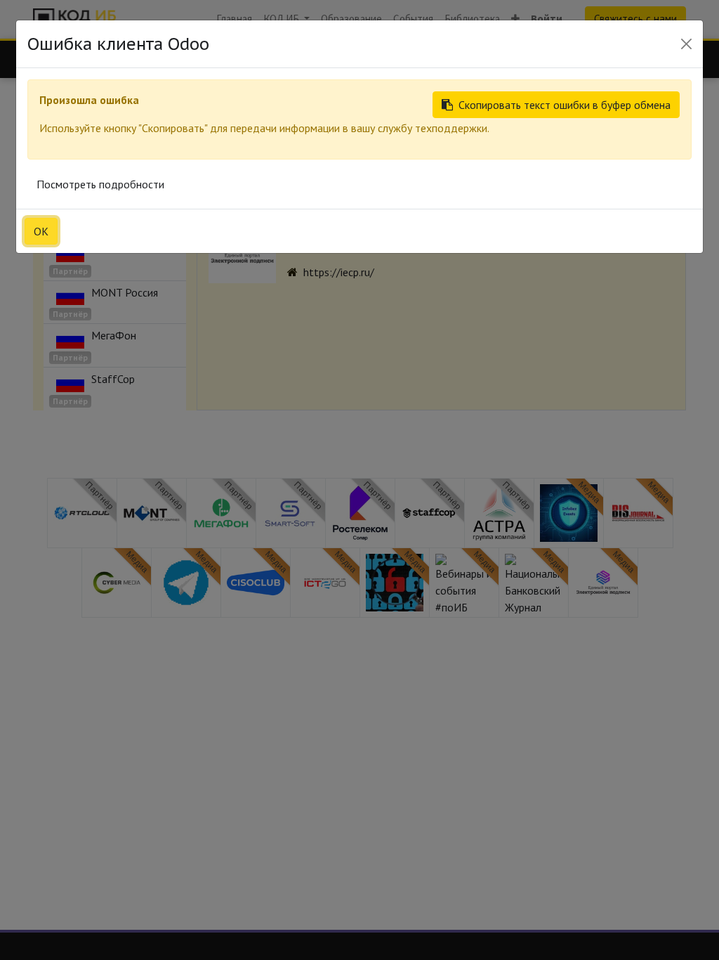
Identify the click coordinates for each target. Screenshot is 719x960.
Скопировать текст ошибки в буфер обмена (565, 105)
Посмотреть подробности (100, 184)
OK (41, 231)
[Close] (686, 44)
